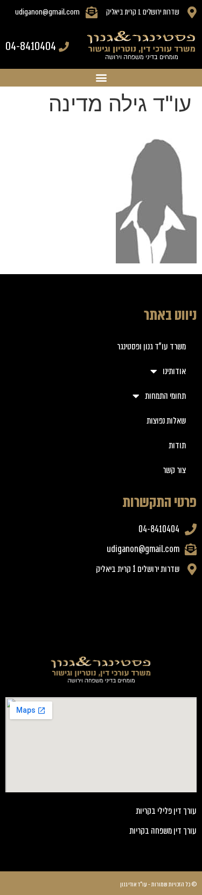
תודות (177, 445)
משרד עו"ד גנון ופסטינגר (151, 346)
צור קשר (174, 470)
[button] (101, 78)
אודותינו (174, 371)
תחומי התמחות (165, 396)
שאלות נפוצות (166, 420)
